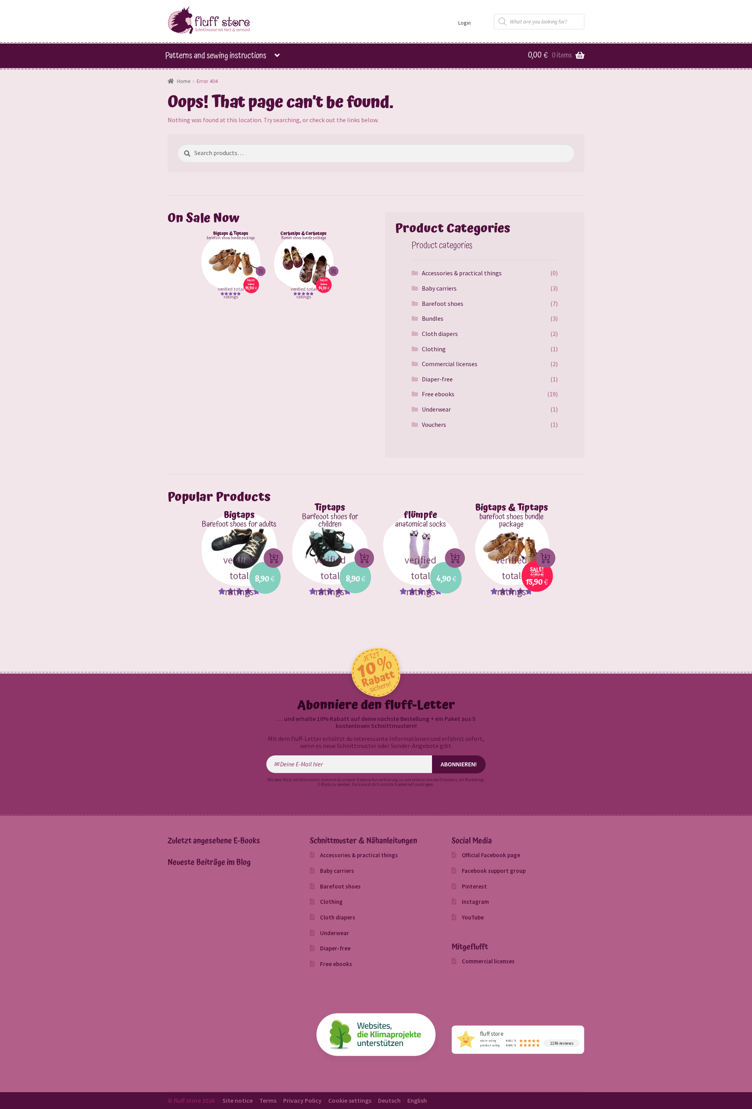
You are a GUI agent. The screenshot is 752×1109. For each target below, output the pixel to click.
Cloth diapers (440, 334)
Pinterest (474, 886)
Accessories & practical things (462, 273)
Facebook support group (494, 870)
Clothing (434, 349)
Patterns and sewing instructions (215, 56)
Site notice (237, 1100)
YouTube (473, 917)
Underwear (436, 409)
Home (184, 81)
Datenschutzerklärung (377, 779)
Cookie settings (349, 1100)
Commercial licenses (449, 364)
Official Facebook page (491, 855)
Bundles (432, 318)
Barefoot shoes (442, 303)
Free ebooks (438, 394)
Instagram (475, 901)
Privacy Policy (302, 1100)
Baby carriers (439, 288)
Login (464, 22)
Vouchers (434, 424)
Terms (268, 1100)
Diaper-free (437, 379)
